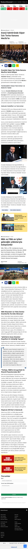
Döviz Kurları (3, 514)
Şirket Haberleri (18, 519)
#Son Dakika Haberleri (15, 210)
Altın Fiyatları (3, 516)
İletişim (16, 525)
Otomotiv (2, 533)
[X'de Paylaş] (10, 65)
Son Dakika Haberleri (19, 529)
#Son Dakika (5, 210)
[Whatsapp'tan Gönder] (13, 65)
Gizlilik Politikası (18, 523)
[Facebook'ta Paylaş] (6, 65)
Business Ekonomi (5, 30)
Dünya (16, 517)
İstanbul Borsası (4, 521)
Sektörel (2, 532)
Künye (16, 521)
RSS (5, 543)
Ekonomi (12, 30)
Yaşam (12, 236)
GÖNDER (14, 494)
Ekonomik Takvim (4, 519)
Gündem (16, 516)
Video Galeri (3, 525)
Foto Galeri (3, 523)
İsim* (2, 478)
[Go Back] (25, 546)
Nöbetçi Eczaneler (4, 526)
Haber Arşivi (17, 526)
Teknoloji (2, 535)
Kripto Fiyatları (3, 517)
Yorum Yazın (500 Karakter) (7, 483)
